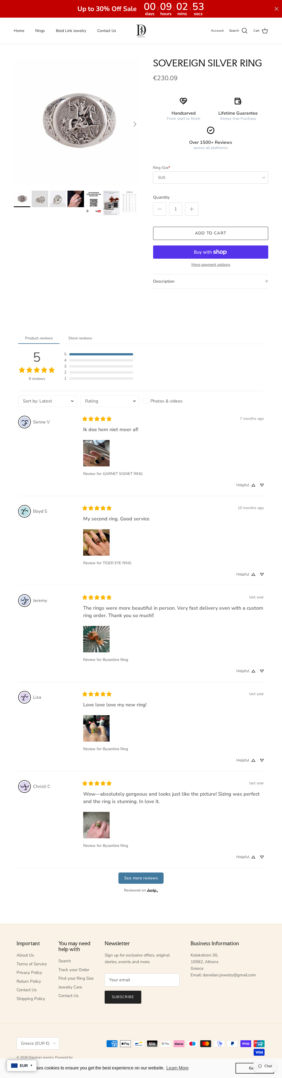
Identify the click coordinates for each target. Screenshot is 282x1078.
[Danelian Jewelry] (141, 30)
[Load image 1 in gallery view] (77, 121)
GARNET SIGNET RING (123, 473)
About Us (25, 955)
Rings (40, 30)
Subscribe (123, 997)
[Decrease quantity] (159, 209)
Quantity (161, 197)
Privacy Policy (29, 972)
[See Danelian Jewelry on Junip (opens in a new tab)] (152, 890)
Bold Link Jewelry (71, 30)
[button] (98, 354)
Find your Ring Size (76, 978)
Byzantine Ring (115, 659)
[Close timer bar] (276, 9)
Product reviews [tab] (39, 338)
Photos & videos (166, 401)
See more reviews (141, 878)
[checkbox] (172, 401)
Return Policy (29, 981)
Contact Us (106, 30)
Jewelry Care (70, 987)
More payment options (210, 265)
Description (164, 281)
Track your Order (73, 969)
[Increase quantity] (191, 209)
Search (64, 961)
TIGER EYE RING (117, 563)
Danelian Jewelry (41, 1057)
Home (19, 30)
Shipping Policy (31, 998)
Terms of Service (32, 964)
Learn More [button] (177, 1068)
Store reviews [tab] (80, 338)
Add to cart (210, 233)
